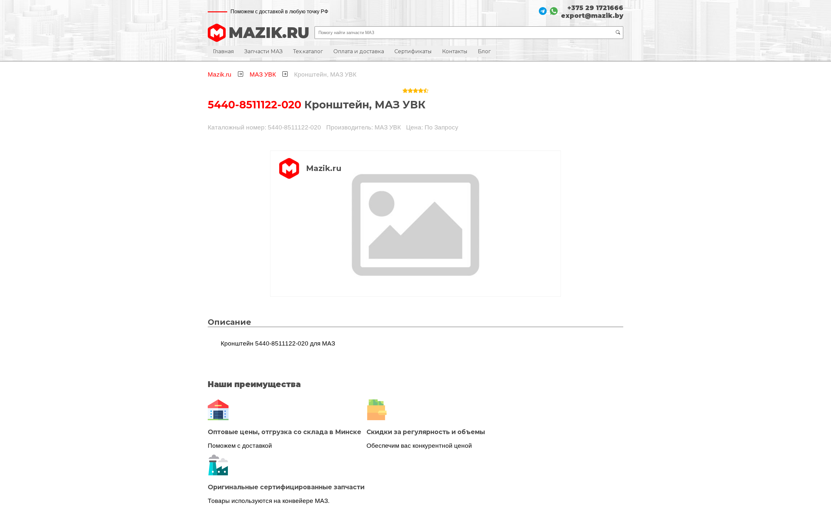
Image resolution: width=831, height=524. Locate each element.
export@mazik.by (592, 15)
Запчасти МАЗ (263, 51)
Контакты (454, 51)
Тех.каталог (308, 51)
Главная (223, 51)
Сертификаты (413, 51)
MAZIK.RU (269, 32)
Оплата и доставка (358, 51)
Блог (484, 51)
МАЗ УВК (263, 74)
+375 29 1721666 (595, 8)
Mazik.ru (219, 74)
